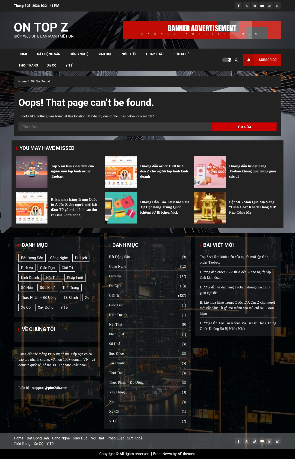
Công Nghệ (79, 54)
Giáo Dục (104, 54)
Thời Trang (28, 65)
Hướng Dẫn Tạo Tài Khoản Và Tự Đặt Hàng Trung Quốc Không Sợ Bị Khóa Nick (121, 208)
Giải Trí (67, 268)
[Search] (236, 59)
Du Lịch (81, 258)
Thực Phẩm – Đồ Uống (126, 382)
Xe (87, 297)
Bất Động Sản (48, 54)
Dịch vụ (27, 268)
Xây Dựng (45, 307)
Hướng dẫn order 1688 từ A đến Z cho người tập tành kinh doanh (121, 172)
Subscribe (268, 60)
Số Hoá (27, 287)
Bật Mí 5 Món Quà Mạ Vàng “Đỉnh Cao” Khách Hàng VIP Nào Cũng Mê (210, 208)
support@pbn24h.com (49, 388)
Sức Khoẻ (181, 54)
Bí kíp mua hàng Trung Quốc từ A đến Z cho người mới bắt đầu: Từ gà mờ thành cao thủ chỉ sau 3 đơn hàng (31, 208)
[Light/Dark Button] (226, 60)
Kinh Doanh (30, 278)
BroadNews (162, 454)
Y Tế (69, 65)
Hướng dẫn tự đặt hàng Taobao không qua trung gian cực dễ (210, 172)
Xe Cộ (51, 65)
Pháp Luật (155, 54)
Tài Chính (71, 297)
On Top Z (41, 27)
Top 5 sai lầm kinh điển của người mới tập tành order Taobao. (31, 172)
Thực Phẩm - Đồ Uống (38, 297)
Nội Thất (129, 54)
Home (23, 54)
